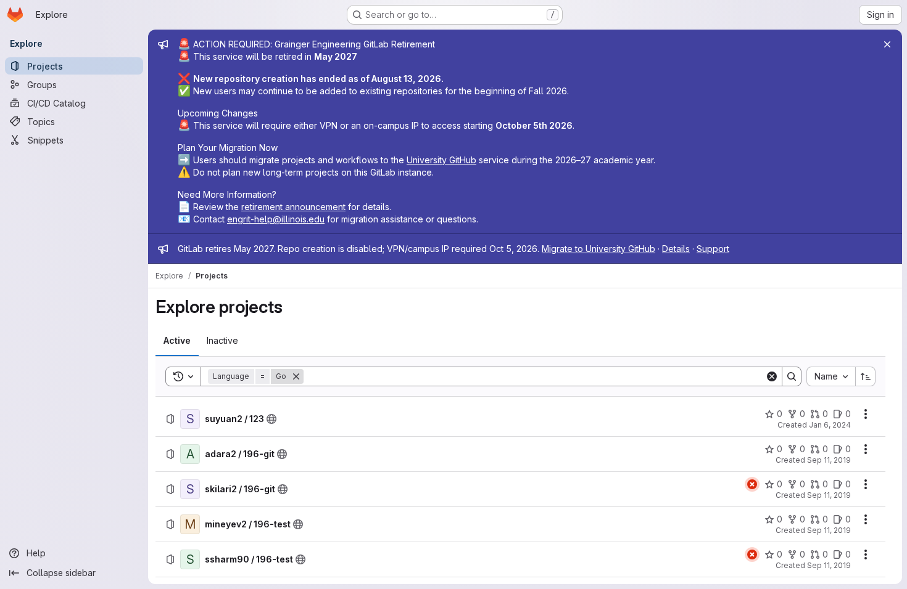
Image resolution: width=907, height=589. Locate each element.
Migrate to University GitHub (598, 248)
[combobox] (830, 376)
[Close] (887, 44)
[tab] (177, 340)
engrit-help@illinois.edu (276, 219)
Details (676, 248)
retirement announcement (293, 206)
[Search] (791, 376)
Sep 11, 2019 (829, 460)
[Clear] (771, 376)
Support (713, 248)
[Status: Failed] (752, 484)
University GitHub (441, 160)
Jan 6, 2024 (830, 424)
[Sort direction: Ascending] (866, 376)
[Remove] (296, 376)
